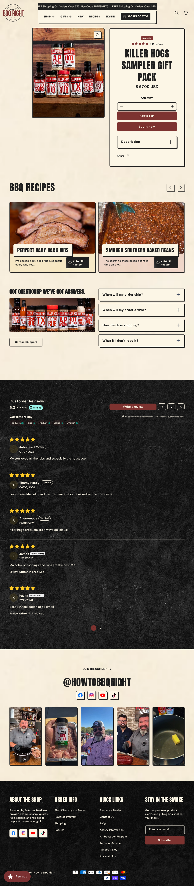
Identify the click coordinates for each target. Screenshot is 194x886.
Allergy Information (112, 830)
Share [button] (120, 155)
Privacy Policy (108, 849)
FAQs (103, 823)
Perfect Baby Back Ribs (42, 250)
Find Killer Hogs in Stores (70, 810)
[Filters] (171, 406)
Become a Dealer (110, 810)
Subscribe (164, 840)
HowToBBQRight (45, 872)
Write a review (133, 407)
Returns (59, 830)
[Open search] (162, 406)
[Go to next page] (108, 628)
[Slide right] (181, 187)
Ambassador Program (113, 836)
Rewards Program (66, 816)
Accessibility (108, 856)
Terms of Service (110, 843)
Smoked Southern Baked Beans (140, 250)
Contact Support (26, 342)
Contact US (107, 816)
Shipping (60, 823)
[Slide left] (170, 187)
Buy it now (147, 127)
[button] (49, 17)
